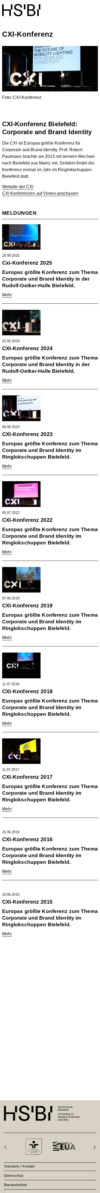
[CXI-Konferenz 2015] (21, 889)
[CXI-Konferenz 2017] (21, 753)
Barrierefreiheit (15, 1185)
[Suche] (82, 7)
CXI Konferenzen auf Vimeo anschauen (40, 193)
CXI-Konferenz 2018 (27, 691)
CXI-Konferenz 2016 (27, 839)
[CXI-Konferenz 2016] (21, 827)
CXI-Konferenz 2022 (27, 520)
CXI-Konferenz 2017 (27, 777)
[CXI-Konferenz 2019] (21, 582)
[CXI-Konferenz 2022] (21, 496)
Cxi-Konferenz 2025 (27, 263)
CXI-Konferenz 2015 (27, 902)
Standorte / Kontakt (19, 1166)
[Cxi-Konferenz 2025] (21, 239)
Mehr (7, 295)
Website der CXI (18, 186)
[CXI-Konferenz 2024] (21, 325)
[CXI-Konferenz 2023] (21, 410)
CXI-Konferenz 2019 (27, 605)
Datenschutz (14, 1175)
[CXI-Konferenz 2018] (21, 668)
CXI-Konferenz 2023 (27, 434)
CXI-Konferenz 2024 (27, 348)
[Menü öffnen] (94, 7)
